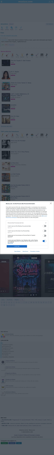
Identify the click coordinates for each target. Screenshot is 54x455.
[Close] (51, 203)
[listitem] (27, 223)
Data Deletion (17, 251)
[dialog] (27, 227)
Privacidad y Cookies (35, 251)
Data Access (25, 251)
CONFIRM (16, 246)
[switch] (44, 226)
